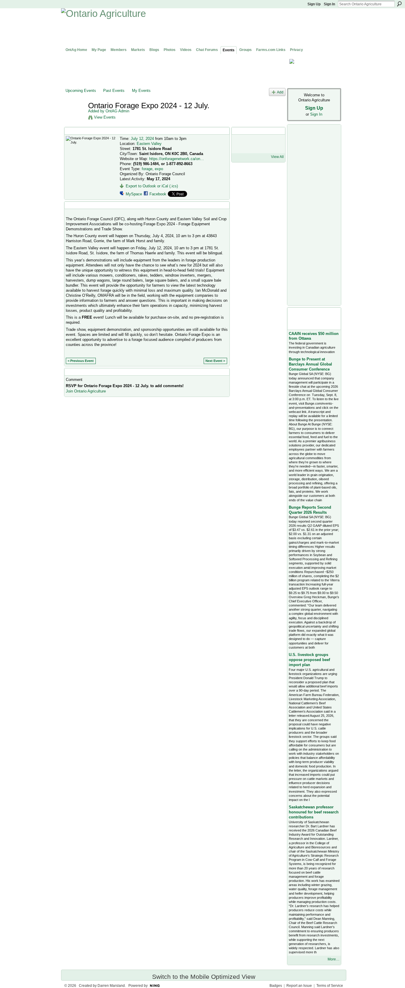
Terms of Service (329, 986)
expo (159, 169)
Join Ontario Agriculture (86, 391)
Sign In (329, 4)
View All (277, 157)
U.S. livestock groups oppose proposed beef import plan (309, 659)
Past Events (114, 90)
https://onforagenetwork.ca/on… (176, 159)
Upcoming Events (81, 90)
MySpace (134, 194)
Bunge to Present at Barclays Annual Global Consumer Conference (310, 364)
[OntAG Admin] (75, 118)
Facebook (157, 194)
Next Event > (215, 361)
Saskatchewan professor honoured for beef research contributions (314, 812)
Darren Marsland (111, 986)
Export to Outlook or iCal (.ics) (152, 186)
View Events (105, 117)
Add (280, 92)
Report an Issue (299, 986)
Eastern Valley (149, 143)
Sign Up (314, 4)
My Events (141, 90)
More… (333, 959)
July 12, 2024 (142, 138)
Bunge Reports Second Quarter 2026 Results (310, 510)
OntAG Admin (117, 111)
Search (399, 4)
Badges (276, 986)
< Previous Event (81, 361)
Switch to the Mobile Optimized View (203, 976)
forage (147, 169)
